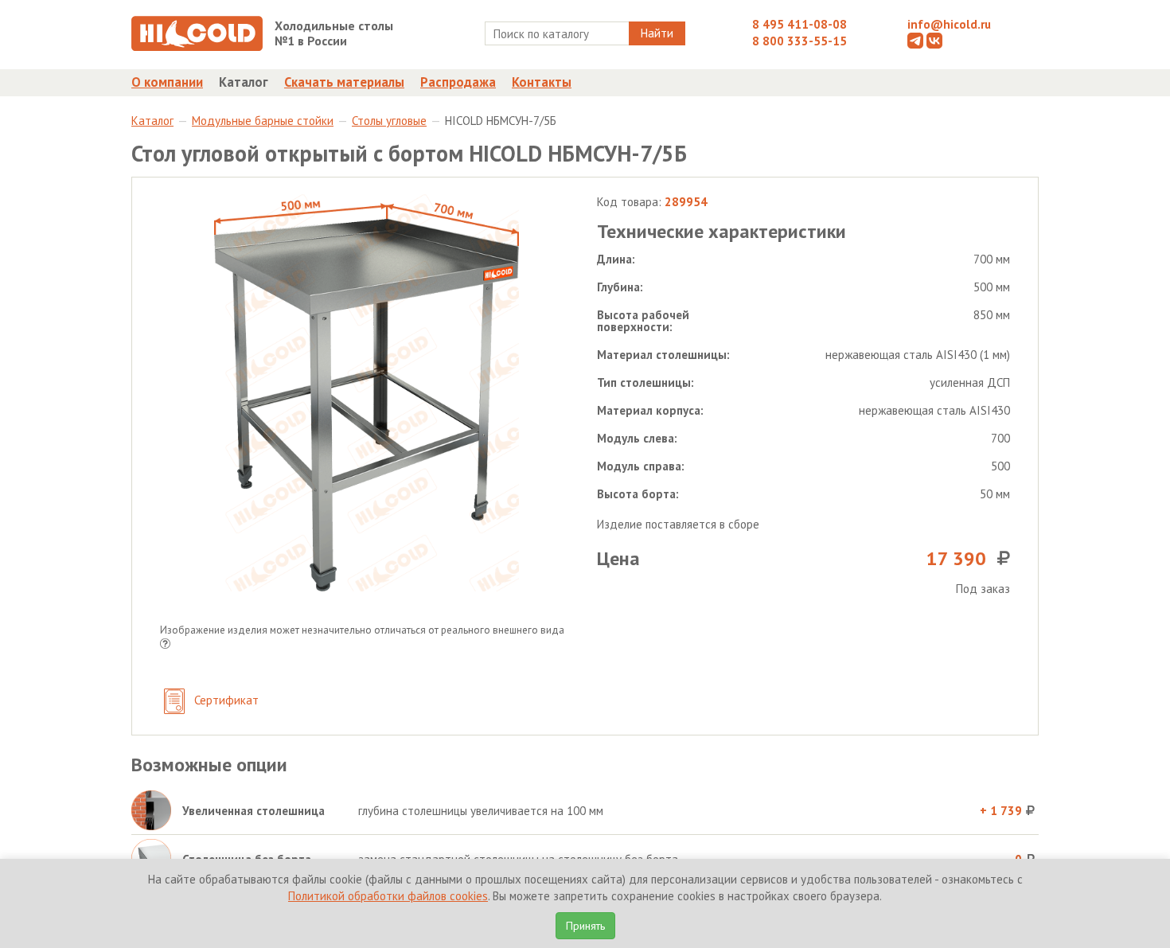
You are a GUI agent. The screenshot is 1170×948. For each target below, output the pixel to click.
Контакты (541, 82)
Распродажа (458, 82)
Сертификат (225, 700)
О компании (167, 82)
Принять (585, 926)
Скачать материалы (344, 82)
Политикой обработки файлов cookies (388, 895)
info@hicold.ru (949, 24)
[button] (165, 645)
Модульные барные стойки (262, 120)
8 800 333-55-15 (799, 41)
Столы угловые (389, 120)
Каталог (243, 82)
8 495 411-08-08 (799, 24)
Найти (657, 33)
